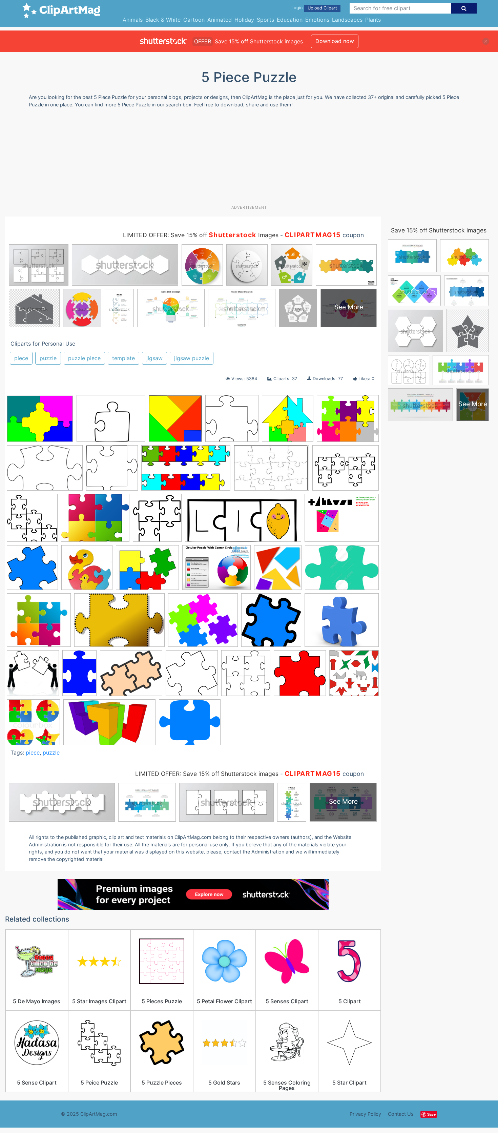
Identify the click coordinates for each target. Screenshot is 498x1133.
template (123, 358)
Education (290, 19)
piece (21, 358)
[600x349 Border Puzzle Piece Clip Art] (186, 471)
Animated (219, 19)
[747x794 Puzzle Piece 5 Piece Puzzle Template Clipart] (246, 676)
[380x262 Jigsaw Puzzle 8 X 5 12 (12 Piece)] (271, 471)
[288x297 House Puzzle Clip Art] (287, 421)
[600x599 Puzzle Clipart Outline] (112, 471)
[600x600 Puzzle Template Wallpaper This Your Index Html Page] (191, 676)
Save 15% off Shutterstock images (438, 230)
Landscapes (347, 19)
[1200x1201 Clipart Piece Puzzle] (232, 421)
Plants (373, 19)
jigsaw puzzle (191, 358)
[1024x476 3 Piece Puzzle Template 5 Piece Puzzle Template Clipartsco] (243, 521)
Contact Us (401, 1114)
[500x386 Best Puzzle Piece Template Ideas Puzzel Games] (111, 421)
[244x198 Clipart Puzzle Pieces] (147, 570)
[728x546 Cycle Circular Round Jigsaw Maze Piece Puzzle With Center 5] (216, 570)
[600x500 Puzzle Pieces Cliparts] (131, 676)
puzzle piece (84, 358)
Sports (265, 19)
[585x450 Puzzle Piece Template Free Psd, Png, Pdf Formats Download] (345, 471)
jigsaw (154, 358)
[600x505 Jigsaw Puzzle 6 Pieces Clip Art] (347, 421)
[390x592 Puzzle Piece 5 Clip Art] (79, 676)
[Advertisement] (249, 159)
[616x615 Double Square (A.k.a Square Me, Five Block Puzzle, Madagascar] (175, 421)
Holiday (244, 19)
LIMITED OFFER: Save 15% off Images (200, 235)
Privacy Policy (365, 1114)
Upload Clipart (322, 8)
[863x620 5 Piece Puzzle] (341, 520)
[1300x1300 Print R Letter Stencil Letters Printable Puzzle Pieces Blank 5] (33, 676)
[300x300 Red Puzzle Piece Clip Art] (300, 676)
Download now (334, 41)
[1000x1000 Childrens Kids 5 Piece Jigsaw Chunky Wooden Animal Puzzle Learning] (87, 570)
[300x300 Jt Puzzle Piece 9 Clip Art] (271, 623)
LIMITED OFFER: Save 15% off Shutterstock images (206, 773)
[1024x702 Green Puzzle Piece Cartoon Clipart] (341, 570)
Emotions (317, 19)
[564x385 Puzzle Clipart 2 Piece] (44, 471)
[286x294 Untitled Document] (354, 676)
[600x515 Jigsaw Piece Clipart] (202, 623)
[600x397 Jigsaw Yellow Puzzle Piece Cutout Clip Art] (119, 623)
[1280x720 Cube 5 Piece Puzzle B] (109, 725)
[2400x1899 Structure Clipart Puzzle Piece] (95, 521)
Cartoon (194, 19)
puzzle (48, 358)
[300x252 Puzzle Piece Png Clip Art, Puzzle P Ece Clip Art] (189, 725)
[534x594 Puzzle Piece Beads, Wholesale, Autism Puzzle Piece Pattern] (157, 521)
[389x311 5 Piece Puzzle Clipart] (40, 421)
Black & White (163, 19)
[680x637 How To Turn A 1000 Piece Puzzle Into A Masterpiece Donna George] (38, 623)
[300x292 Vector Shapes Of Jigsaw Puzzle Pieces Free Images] (33, 725)
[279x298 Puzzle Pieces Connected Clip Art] (32, 521)
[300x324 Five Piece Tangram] (277, 570)
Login (297, 7)
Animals (133, 19)
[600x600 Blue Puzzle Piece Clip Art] (32, 570)
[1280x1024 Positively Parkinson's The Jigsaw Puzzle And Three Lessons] (341, 623)
